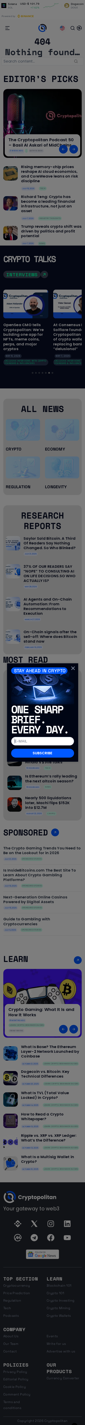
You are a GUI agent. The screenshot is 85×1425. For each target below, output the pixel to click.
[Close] (73, 668)
